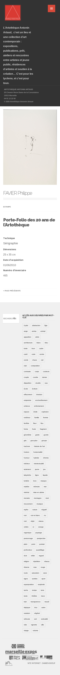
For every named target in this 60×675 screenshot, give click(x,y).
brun (33, 348)
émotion (39, 394)
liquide (45, 475)
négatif (44, 509)
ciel (42, 360)
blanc (39, 343)
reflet (33, 556)
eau (46, 383)
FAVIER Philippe (17, 193)
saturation (35, 573)
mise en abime (38, 492)
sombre (34, 579)
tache (26, 590)
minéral (26, 492)
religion (26, 561)
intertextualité (39, 463)
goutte (46, 435)
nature (34, 509)
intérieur (27, 463)
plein (25, 544)
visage (26, 630)
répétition (36, 561)
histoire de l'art (39, 446)
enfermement (39, 406)
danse (44, 377)
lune (34, 481)
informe (46, 458)
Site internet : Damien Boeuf (41, 663)
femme (45, 417)
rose (35, 567)
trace (43, 596)
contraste (27, 371)
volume (35, 630)
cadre (41, 348)
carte (33, 354)
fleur (34, 423)
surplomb (41, 584)
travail (47, 602)
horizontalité (37, 452)
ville (42, 625)
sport (43, 579)
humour (26, 458)
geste (37, 435)
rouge (43, 567)
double (38, 383)
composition (35, 366)
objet (32, 521)
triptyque (27, 607)
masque (44, 481)
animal (42, 331)
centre (42, 354)
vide (25, 625)
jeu (44, 469)
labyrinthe (27, 475)
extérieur (27, 417)
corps (37, 371)
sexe (45, 573)
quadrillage (40, 550)
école (26, 389)
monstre (27, 498)
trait (25, 602)
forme (26, 429)
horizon (26, 452)
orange (41, 527)
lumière (26, 481)
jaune (37, 469)
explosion (45, 412)
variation (27, 613)
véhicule (27, 619)
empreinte (27, 400)
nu (45, 515)
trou (35, 607)
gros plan (34, 440)
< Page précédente (12, 291)
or (33, 527)
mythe (26, 509)
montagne (37, 498)
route (26, 573)
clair (25, 366)
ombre (26, 527)
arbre (37, 337)
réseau (46, 561)
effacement (28, 394)
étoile (35, 412)
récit (25, 556)
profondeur (28, 550)
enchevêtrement (41, 400)
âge (45, 325)
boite (26, 348)
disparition (27, 383)
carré (26, 354)
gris (25, 440)
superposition (29, 584)
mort (47, 498)
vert (35, 619)
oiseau (41, 521)
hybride (36, 458)
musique (40, 504)
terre (42, 590)
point (33, 544)
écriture (34, 389)
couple (26, 377)
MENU (51, 8)
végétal (37, 613)
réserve (26, 567)
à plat (26, 325)
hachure (27, 446)
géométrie (27, 435)
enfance (27, 406)
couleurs (46, 371)
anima (34, 331)
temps (34, 590)
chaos (34, 360)
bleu (46, 343)
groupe (44, 440)
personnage (28, 538)
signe (26, 579)
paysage (39, 533)
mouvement (28, 504)
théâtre (34, 596)
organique (27, 533)
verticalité (44, 619)
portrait (41, 544)
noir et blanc (35, 515)
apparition (27, 337)
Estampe (7, 207)
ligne (37, 475)
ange (26, 331)
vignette (34, 625)
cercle (26, 360)
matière (26, 486)
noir (25, 515)
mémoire (36, 486)
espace (26, 412)
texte (26, 596)
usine (43, 607)
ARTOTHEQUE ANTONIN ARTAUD (18, 89)
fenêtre (26, 423)
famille (36, 417)
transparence (35, 602)
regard (41, 556)
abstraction (36, 325)
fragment (43, 429)
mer (45, 486)
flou (42, 423)
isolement (27, 469)
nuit (25, 521)
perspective (41, 538)
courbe (35, 377)
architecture (28, 343)
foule (34, 429)
